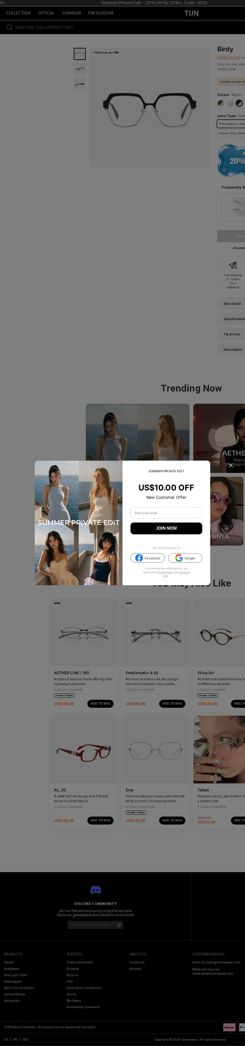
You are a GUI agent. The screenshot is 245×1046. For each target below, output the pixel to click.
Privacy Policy (166, 572)
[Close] (231, 465)
